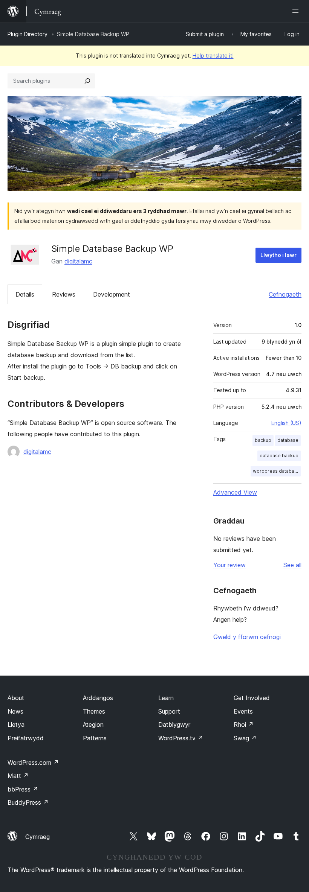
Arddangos (98, 698)
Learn (166, 698)
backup (263, 440)
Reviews (63, 294)
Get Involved (252, 698)
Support (169, 711)
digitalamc (78, 261)
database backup (279, 455)
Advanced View (235, 492)
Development (111, 294)
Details (24, 294)
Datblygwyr (174, 724)
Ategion (93, 724)
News (15, 711)
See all (292, 565)
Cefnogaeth (285, 294)
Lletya (16, 724)
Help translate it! (213, 55)
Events (243, 711)
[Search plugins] (87, 80)
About (16, 698)
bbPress (23, 789)
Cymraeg (37, 836)
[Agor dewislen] (297, 11)
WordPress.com (33, 762)
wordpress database (276, 471)
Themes (94, 711)
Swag (245, 738)
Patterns (95, 738)
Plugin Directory (27, 34)
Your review (229, 565)
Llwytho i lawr (278, 255)
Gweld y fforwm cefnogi (247, 637)
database (287, 440)
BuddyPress (28, 802)
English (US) (286, 423)
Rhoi (244, 724)
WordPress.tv (180, 738)
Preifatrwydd (26, 738)
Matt (18, 775)
